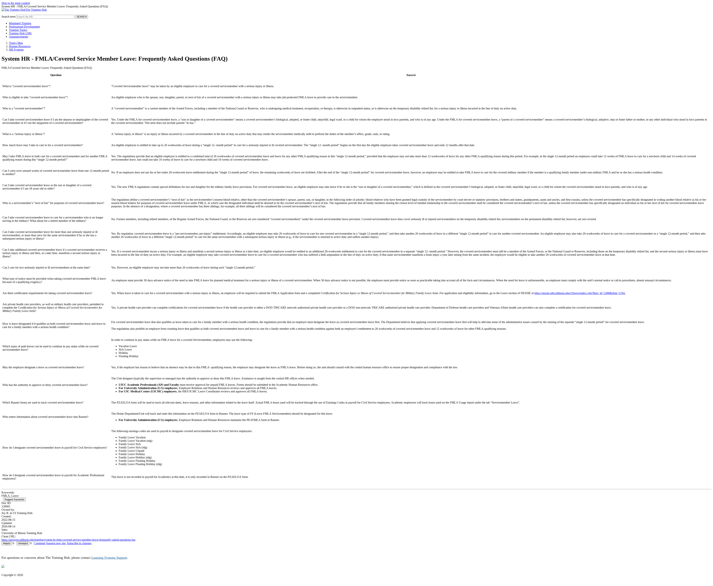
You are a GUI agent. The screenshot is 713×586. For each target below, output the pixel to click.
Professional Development (24, 26)
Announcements (18, 36)
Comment (39, 543)
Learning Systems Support (109, 557)
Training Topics (18, 30)
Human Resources (19, 46)
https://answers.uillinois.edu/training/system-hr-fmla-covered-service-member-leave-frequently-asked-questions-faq (68, 539)
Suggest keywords (14, 499)
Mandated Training (20, 23)
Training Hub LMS (20, 33)
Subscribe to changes (79, 543)
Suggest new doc (56, 543)
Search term (8, 16)
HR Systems (16, 49)
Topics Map (16, 43)
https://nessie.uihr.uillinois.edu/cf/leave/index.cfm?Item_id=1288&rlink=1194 (579, 293)
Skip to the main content (15, 3)
